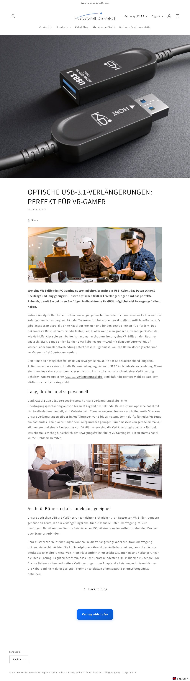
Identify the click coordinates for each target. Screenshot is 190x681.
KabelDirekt (22, 672)
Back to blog (97, 589)
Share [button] (34, 220)
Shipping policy (112, 672)
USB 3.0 (113, 366)
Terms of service (93, 672)
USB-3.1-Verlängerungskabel (84, 377)
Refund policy (58, 672)
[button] (13, 16)
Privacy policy (75, 672)
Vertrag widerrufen (95, 614)
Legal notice (130, 672)
